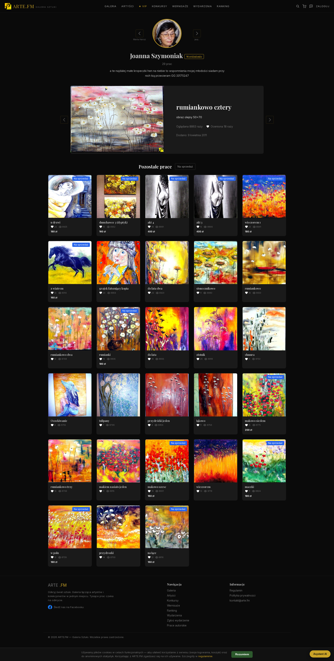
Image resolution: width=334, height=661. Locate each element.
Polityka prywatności (243, 595)
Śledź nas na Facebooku (69, 607)
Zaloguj (322, 6)
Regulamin (236, 590)
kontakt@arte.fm (240, 600)
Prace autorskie (177, 625)
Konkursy (159, 6)
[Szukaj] (297, 6)
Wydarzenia (202, 6)
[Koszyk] (304, 6)
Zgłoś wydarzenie (178, 620)
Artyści (127, 6)
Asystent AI (320, 654)
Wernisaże (180, 6)
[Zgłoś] (311, 6)
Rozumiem (242, 654)
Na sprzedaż (185, 166)
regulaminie (205, 656)
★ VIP (143, 6)
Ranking (223, 6)
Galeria (111, 6)
